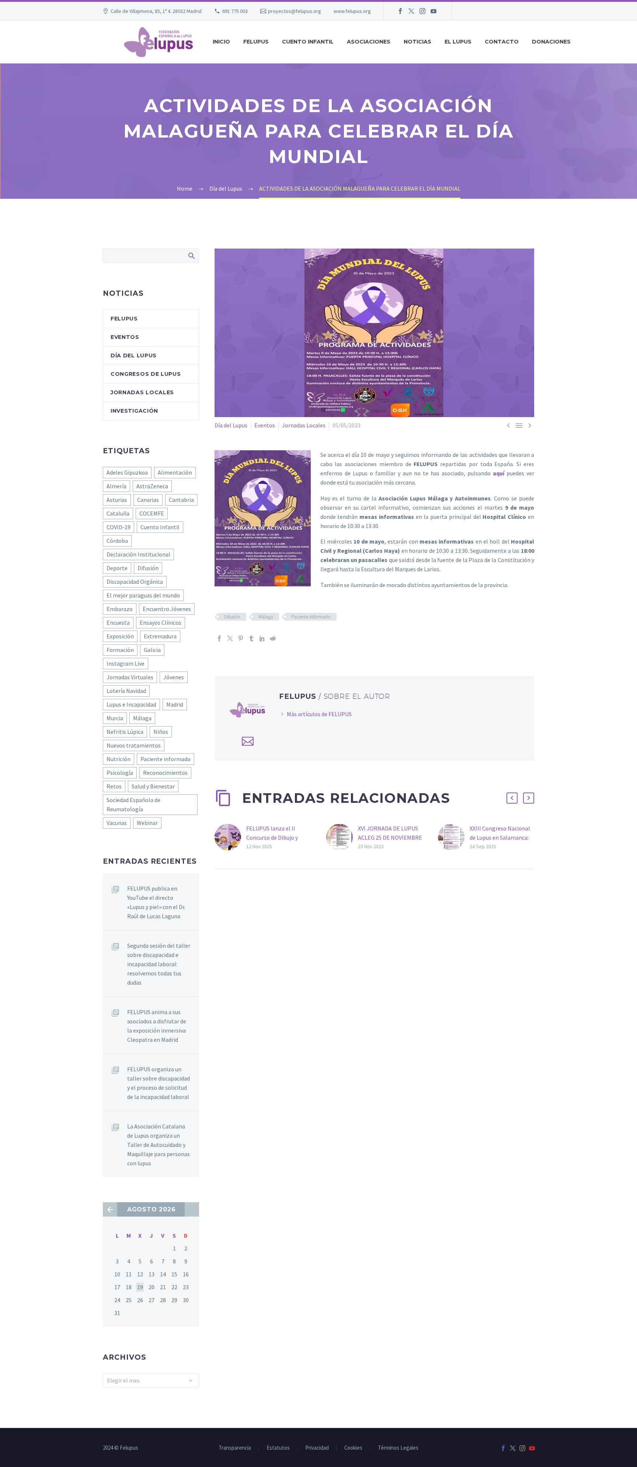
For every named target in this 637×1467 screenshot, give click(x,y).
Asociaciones (368, 41)
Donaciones (551, 41)
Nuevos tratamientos (134, 745)
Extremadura (160, 636)
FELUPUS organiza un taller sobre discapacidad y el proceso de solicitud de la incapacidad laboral (158, 1082)
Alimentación (175, 472)
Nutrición (118, 759)
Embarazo (120, 609)
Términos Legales (398, 1448)
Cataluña (118, 513)
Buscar (191, 256)
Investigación (134, 411)
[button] (512, 798)
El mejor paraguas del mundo (143, 595)
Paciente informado (311, 617)
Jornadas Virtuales (130, 677)
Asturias (117, 499)
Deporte (117, 568)
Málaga (265, 617)
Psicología (120, 772)
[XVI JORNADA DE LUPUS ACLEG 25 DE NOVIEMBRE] (342, 837)
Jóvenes (173, 677)
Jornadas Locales (304, 425)
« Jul (110, 1209)
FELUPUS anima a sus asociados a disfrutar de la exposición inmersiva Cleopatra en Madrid (156, 1025)
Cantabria (181, 499)
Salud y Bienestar (153, 786)
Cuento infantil (308, 41)
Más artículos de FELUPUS (319, 714)
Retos (114, 786)
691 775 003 (235, 11)
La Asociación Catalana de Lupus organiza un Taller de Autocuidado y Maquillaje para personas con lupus (158, 1145)
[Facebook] (400, 11)
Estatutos (278, 1448)
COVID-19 (118, 527)
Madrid (174, 704)
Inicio (221, 41)
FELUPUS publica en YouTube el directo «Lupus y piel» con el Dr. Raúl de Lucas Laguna (156, 902)
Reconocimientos (165, 772)
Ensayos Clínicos (160, 622)
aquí (498, 473)
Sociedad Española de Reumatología (133, 804)
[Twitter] (411, 11)
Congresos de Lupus (146, 374)
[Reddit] (273, 638)
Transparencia (235, 1448)
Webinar (147, 822)
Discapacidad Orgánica (135, 581)
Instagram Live (126, 663)
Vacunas (117, 822)
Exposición (120, 636)
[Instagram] (422, 11)
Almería (116, 486)
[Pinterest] (241, 638)
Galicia (152, 649)
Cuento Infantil (160, 527)
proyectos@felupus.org (294, 11)
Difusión (232, 617)
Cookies (353, 1448)
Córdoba (117, 540)
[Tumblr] (251, 638)
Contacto (502, 41)
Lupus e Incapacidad (131, 704)
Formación (120, 649)
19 (140, 1287)
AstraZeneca (152, 486)
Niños (160, 731)
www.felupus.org (352, 11)
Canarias (148, 499)
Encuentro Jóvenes (167, 609)
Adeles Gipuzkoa (127, 472)
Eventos (264, 425)
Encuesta (118, 622)
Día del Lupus (231, 425)
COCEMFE (151, 513)
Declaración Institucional (138, 554)
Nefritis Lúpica (125, 731)
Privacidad (317, 1448)
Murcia (115, 718)
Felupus (124, 318)
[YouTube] (433, 11)
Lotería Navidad (126, 690)
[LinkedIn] (262, 638)
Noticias (417, 41)
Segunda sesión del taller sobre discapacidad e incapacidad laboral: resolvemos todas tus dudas (158, 964)
